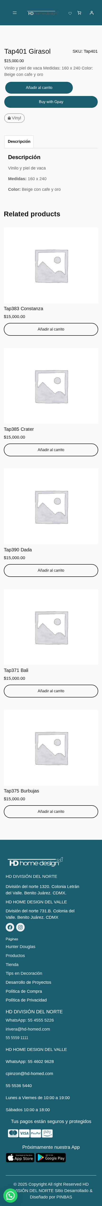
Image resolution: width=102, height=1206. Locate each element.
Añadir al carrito (39, 88)
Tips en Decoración (24, 973)
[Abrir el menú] (15, 13)
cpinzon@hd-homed (25, 1073)
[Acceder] (91, 12)
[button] (10, 1196)
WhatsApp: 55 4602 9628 (30, 1061)
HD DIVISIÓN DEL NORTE (31, 876)
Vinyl (16, 118)
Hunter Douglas (20, 946)
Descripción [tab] (19, 141)
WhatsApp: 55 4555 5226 (30, 1020)
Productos (15, 955)
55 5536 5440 (19, 1085)
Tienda (12, 964)
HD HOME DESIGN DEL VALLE (36, 902)
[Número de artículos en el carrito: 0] (79, 13)
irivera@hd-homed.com (28, 1029)
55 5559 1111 (17, 1038)
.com (48, 1073)
